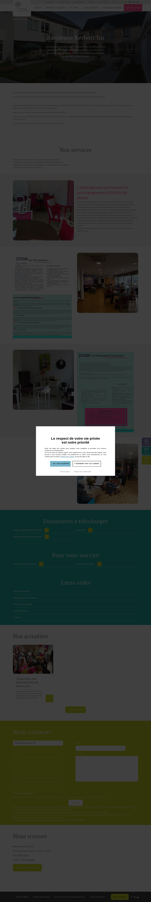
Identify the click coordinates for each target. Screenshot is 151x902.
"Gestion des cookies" (67, 456)
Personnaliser (65, 471)
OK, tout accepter (61, 463)
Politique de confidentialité (82, 471)
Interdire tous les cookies (87, 463)
